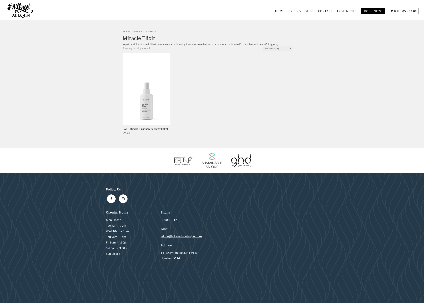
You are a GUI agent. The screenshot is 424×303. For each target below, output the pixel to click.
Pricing (295, 11)
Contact (325, 11)
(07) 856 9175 (170, 220)
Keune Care (136, 31)
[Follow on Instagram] (123, 198)
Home (279, 11)
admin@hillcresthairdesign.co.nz (181, 236)
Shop (309, 11)
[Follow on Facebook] (111, 198)
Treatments (347, 11)
